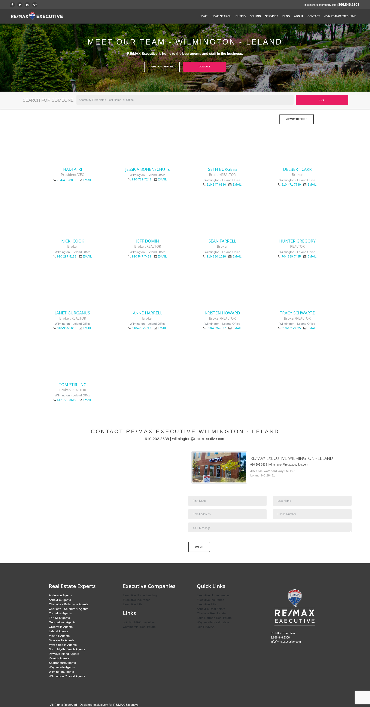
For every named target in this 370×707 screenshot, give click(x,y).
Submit (199, 546)
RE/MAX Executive (126, 704)
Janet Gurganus (72, 313)
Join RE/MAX (206, 626)
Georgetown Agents (62, 622)
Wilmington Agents (61, 671)
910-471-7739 (291, 184)
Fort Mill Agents (59, 617)
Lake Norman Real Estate (214, 617)
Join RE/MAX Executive (340, 16)
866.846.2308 (348, 4)
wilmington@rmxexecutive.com (198, 439)
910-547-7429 (141, 256)
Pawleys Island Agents (64, 653)
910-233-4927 (216, 328)
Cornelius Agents (60, 613)
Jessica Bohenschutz (147, 169)
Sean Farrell (222, 241)
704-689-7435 (291, 256)
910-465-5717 (141, 328)
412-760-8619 (66, 400)
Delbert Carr (297, 169)
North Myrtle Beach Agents (67, 649)
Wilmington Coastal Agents (67, 676)
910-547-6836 (216, 184)
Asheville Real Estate (211, 608)
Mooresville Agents (61, 640)
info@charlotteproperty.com (320, 4)
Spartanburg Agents (62, 662)
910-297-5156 (66, 256)
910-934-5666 (66, 328)
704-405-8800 (66, 180)
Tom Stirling (73, 384)
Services (271, 16)
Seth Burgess (222, 169)
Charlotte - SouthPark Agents (68, 608)
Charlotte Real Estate (211, 613)
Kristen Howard (222, 313)
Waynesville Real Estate (213, 622)
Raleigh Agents (59, 658)
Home (203, 16)
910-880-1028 (216, 256)
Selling (255, 16)
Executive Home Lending (140, 595)
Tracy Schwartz (297, 313)
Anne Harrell (147, 313)
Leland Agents (58, 631)
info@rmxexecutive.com (286, 641)
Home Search (221, 16)
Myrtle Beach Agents (63, 644)
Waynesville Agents (62, 667)
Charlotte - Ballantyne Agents (68, 604)
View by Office (296, 119)
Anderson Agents (60, 595)
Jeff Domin (147, 241)
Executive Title (132, 604)
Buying (241, 16)
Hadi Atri (72, 169)
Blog (286, 16)
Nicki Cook (72, 241)
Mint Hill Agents (59, 635)
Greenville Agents (61, 626)
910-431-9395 (291, 328)
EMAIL (87, 180)
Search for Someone (48, 100)
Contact (313, 16)
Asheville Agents (60, 599)
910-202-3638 (157, 439)
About (298, 16)
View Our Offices (162, 66)
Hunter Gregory (297, 241)
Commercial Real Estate (139, 626)
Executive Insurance (136, 599)
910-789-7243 (141, 179)
